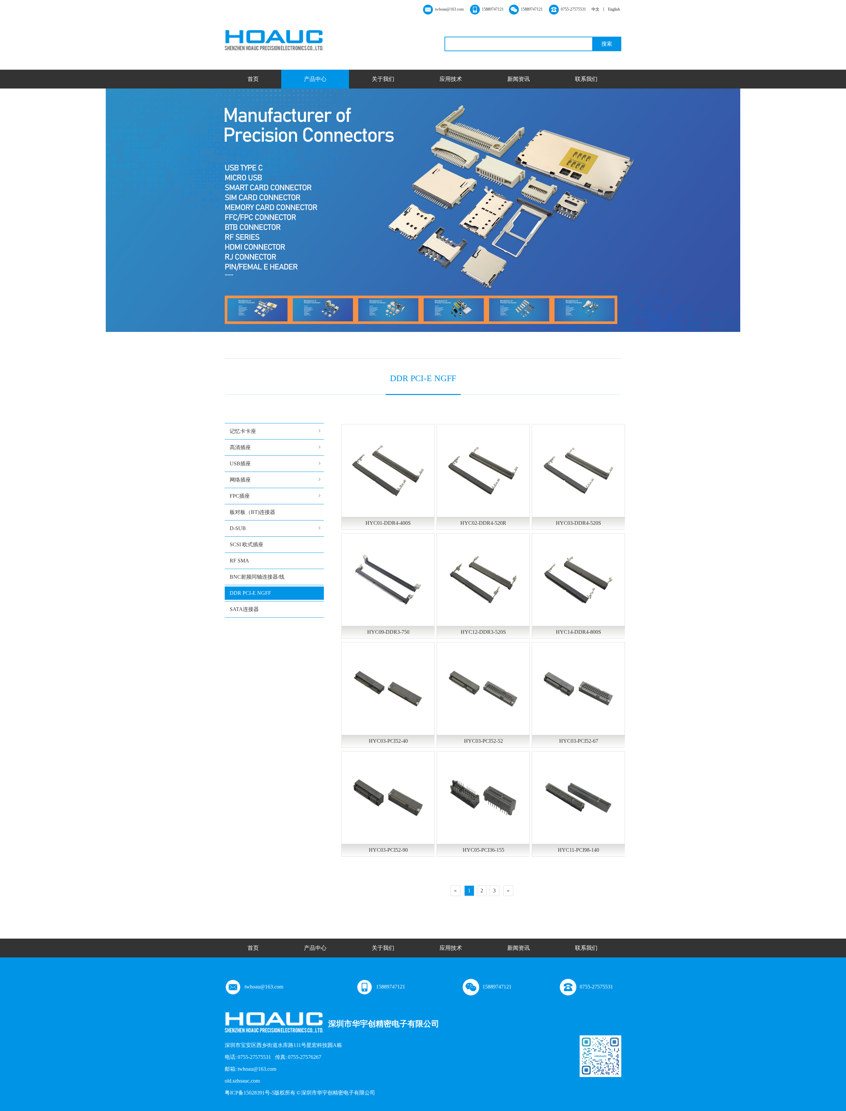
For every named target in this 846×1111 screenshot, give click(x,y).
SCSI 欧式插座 (246, 544)
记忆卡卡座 (243, 431)
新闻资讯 (518, 79)
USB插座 (240, 463)
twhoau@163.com (264, 986)
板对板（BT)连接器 (252, 512)
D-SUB (238, 528)
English (614, 9)
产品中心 (315, 79)
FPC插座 (240, 496)
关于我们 (383, 79)
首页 (253, 79)
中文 (595, 9)
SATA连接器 (244, 609)
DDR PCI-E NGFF (250, 593)
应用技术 (451, 79)
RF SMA (239, 560)
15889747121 (390, 986)
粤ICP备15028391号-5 (249, 1092)
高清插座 (240, 447)
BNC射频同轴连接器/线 (257, 577)
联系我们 (586, 79)
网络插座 (240, 480)
